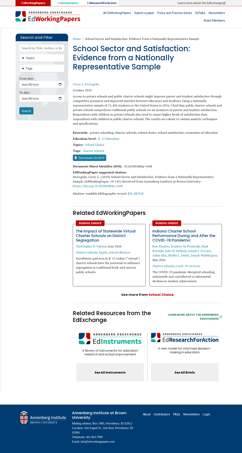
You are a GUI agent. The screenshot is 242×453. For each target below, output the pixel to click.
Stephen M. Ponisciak (185, 246)
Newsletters (217, 13)
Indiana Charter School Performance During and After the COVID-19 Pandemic (183, 235)
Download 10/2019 (91, 158)
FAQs (176, 414)
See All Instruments (110, 372)
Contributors (162, 414)
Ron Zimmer (160, 246)
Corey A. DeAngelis (86, 84)
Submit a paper (144, 13)
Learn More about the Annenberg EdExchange (193, 317)
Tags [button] (29, 68)
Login (206, 414)
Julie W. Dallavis (175, 251)
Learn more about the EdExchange (200, 3)
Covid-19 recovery (187, 266)
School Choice (94, 145)
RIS (130, 193)
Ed (67, 3)
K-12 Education (108, 139)
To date (24, 92)
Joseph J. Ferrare (199, 251)
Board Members (214, 20)
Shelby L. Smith (178, 255)
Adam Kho (159, 255)
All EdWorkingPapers (117, 13)
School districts (119, 252)
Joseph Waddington (204, 255)
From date (26, 78)
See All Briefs (185, 372)
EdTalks (200, 13)
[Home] (49, 17)
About (147, 414)
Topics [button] (30, 58)
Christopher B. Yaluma (91, 246)
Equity (103, 252)
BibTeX (139, 193)
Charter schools (93, 151)
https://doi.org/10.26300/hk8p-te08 (98, 186)
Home (77, 39)
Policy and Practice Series (174, 13)
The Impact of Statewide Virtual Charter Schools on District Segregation (106, 235)
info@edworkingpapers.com (98, 441)
